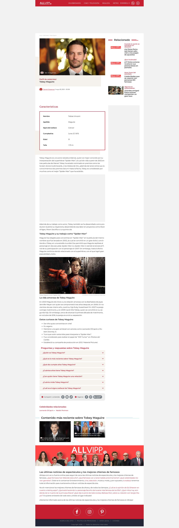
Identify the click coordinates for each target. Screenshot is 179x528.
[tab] (72, 352)
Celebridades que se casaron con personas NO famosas (132, 79)
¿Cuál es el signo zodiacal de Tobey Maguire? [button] (62, 388)
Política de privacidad (86, 521)
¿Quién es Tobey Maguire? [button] (54, 353)
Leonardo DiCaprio (46, 410)
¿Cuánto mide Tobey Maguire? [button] (56, 382)
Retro (116, 3)
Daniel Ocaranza (48, 89)
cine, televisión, (91, 481)
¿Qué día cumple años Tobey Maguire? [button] (59, 365)
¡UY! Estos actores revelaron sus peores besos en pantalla (131, 65)
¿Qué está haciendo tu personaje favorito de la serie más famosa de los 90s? (89, 490)
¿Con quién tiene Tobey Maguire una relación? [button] (62, 376)
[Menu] (138, 3)
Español (124, 3)
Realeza (106, 3)
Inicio (40, 35)
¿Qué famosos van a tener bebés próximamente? (99, 478)
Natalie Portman (62, 410)
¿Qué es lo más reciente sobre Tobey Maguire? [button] (62, 359)
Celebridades (74, 3)
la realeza (127, 481)
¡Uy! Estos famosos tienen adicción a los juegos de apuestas (131, 52)
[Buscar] (133, 3)
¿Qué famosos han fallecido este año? (62, 478)
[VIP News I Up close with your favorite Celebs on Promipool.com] (53, 3)
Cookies (115, 521)
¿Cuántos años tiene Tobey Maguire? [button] (58, 370)
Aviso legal (104, 521)
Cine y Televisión (91, 3)
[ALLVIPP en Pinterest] (102, 512)
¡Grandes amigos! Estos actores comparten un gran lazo (131, 93)
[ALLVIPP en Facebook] (77, 512)
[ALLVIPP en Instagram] (89, 512)
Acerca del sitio (67, 521)
